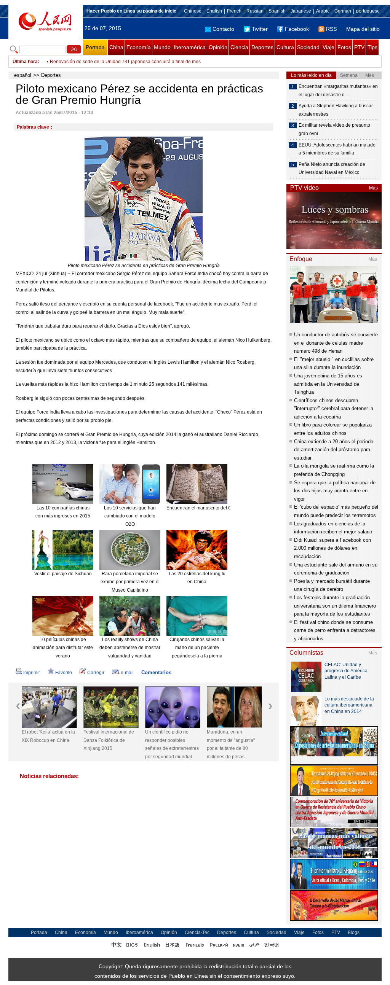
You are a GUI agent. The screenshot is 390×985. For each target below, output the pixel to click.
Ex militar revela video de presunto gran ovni (334, 129)
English (214, 11)
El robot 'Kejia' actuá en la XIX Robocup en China (48, 736)
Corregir (95, 672)
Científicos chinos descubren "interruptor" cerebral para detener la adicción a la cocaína (333, 409)
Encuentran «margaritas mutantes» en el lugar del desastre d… (338, 90)
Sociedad (308, 47)
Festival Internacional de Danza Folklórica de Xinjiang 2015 (108, 740)
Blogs (354, 932)
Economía (138, 47)
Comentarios (156, 672)
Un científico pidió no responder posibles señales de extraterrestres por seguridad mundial (172, 744)
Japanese (301, 11)
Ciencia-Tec (197, 932)
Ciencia (239, 47)
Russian (255, 11)
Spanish (277, 11)
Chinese (192, 11)
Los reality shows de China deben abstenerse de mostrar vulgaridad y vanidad (129, 648)
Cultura (285, 47)
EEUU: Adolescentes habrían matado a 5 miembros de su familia (337, 149)
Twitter (260, 29)
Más (373, 188)
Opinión (218, 47)
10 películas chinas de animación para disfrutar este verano (63, 648)
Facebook (297, 29)
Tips (372, 47)
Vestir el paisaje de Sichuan (63, 573)
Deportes (262, 47)
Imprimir (31, 672)
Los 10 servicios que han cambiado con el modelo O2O (130, 516)
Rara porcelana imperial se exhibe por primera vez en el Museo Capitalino (130, 582)
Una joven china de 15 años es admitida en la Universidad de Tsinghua (328, 384)
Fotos (344, 47)
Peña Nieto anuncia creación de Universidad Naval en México (332, 168)
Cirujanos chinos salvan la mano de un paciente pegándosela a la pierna (196, 648)
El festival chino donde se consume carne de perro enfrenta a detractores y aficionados (335, 630)
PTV (359, 47)
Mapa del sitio (363, 29)
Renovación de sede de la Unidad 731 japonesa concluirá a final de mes (125, 61)
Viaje (328, 47)
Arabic (322, 11)
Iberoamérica (190, 47)
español (22, 75)
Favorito (63, 672)
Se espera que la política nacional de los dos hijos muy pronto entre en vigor (335, 491)
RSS (331, 29)
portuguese (368, 11)
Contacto (223, 29)
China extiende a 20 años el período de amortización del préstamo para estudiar (333, 450)
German (342, 11)
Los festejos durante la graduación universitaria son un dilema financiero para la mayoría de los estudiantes (335, 606)
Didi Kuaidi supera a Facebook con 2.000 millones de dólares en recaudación (332, 548)
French (234, 11)
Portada (95, 47)
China (116, 47)
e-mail (127, 672)
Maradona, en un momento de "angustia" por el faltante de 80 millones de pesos (231, 744)
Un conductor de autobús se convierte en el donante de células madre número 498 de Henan (336, 343)
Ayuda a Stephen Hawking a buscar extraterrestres (336, 110)
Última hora (25, 61)
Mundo (162, 47)
